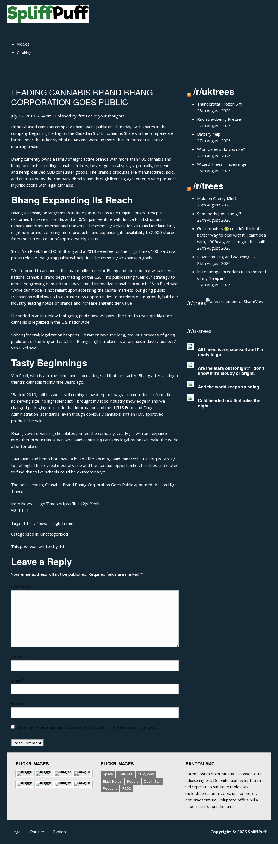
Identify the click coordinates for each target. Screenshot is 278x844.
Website (18, 703)
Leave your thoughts (105, 116)
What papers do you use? (221, 149)
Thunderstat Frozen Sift (219, 104)
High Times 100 (143, 251)
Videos (23, 44)
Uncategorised (54, 534)
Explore (60, 831)
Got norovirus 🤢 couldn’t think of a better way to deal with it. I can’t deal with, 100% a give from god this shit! (232, 235)
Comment (21, 587)
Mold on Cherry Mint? (217, 198)
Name (18, 656)
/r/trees (208, 185)
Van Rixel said (24, 348)
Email (17, 680)
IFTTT (23, 510)
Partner (37, 831)
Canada (18, 225)
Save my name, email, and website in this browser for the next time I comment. (88, 727)
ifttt (81, 116)
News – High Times (54, 523)
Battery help (208, 134)
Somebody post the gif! (219, 213)
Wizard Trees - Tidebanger (222, 164)
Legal (16, 831)
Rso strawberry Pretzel (219, 119)
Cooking (24, 52)
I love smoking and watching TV (226, 256)
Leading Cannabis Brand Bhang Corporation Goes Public (82, 97)
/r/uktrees (214, 91)
